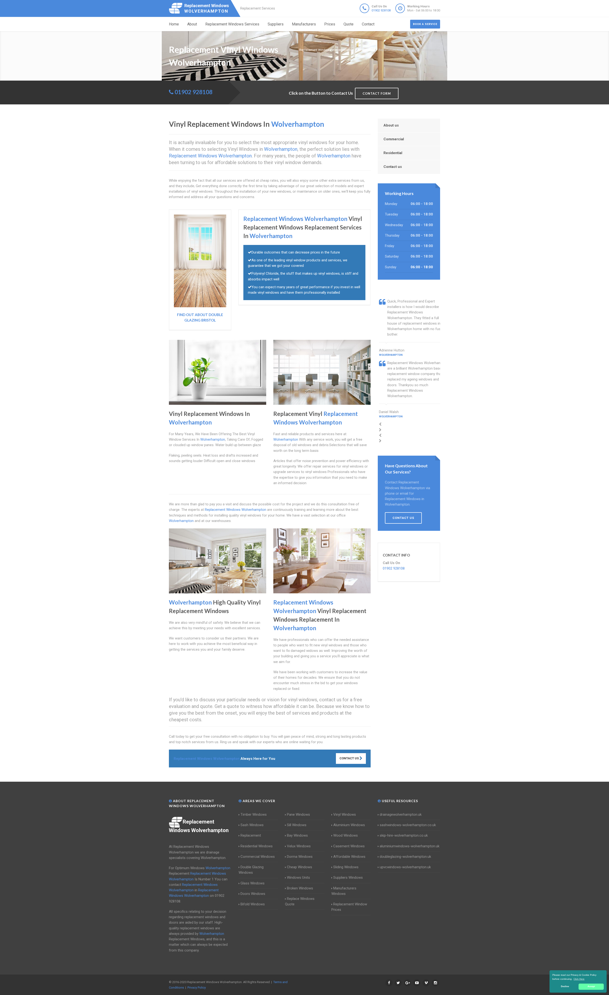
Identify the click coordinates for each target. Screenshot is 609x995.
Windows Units (298, 877)
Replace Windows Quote (299, 901)
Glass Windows (253, 883)
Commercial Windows (258, 856)
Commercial (393, 139)
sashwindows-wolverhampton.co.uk (408, 825)
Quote (349, 24)
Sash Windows (252, 825)
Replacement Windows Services (232, 24)
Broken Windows (300, 888)
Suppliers (276, 24)
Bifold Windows (253, 904)
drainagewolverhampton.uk (401, 814)
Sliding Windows (346, 867)
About (192, 24)
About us (391, 125)
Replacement (251, 835)
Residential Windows (257, 846)
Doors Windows (253, 894)
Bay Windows (297, 835)
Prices (329, 24)
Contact (368, 24)
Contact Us (349, 758)
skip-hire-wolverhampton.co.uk (404, 835)
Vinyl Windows (344, 814)
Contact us (392, 167)
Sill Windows (296, 825)
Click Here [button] (579, 979)
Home (174, 24)
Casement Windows (349, 846)
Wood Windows (345, 835)
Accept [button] (591, 986)
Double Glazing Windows (251, 870)
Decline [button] (565, 986)
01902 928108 (381, 10)
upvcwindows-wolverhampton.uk (405, 867)
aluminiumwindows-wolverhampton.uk (409, 846)
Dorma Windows (300, 856)
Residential (392, 153)
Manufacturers (304, 24)
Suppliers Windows (348, 877)
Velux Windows (299, 846)
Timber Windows (254, 814)
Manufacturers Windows (343, 891)
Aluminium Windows (349, 825)
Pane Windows (298, 814)
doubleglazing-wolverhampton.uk (405, 856)
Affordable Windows (349, 856)
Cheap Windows (299, 867)
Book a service (425, 24)
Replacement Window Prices (349, 907)
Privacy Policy (196, 987)
